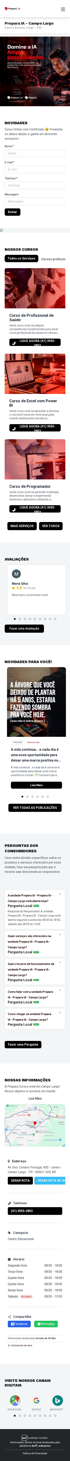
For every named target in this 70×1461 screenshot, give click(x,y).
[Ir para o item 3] (25, 619)
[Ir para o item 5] (35, 619)
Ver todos (51, 526)
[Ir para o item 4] (30, 619)
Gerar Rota (20, 1180)
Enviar (12, 212)
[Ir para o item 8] (50, 619)
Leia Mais (36, 785)
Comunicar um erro (21, 1345)
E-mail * (9, 162)
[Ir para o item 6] (40, 619)
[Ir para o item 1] (15, 619)
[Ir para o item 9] (55, 619)
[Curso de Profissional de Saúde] (35, 288)
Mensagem (12, 194)
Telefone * (11, 178)
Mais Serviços (22, 526)
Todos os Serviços (21, 258)
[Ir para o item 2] (20, 619)
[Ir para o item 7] (45, 619)
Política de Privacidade (35, 1453)
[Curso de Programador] (35, 459)
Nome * (9, 146)
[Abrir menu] (63, 9)
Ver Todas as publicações (35, 808)
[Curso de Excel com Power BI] (35, 374)
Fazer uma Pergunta (23, 1044)
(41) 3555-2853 (22, 1211)
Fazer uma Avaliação (24, 628)
